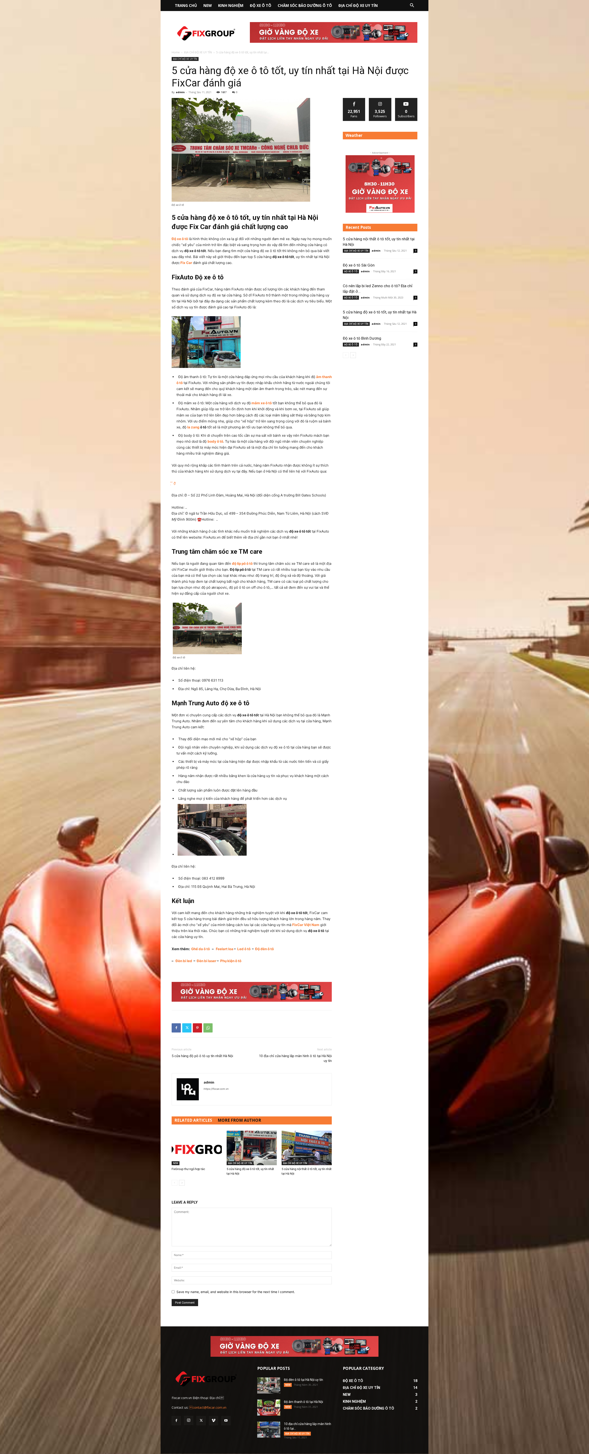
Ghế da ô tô (200, 949)
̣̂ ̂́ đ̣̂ (174, 483)
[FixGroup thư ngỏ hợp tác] (197, 1148)
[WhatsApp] (208, 1027)
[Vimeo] (213, 1420)
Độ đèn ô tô (264, 949)
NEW (207, 5)
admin (180, 92)
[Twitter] (186, 1027)
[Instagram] (188, 1420)
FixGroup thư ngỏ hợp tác (188, 1169)
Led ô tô (244, 949)
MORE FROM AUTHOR (239, 1120)
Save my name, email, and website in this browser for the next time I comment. (235, 1292)
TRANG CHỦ (186, 5)
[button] (411, 6)
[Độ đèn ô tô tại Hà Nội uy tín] (268, 1385)
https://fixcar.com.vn (216, 1088)
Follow (380, 99)
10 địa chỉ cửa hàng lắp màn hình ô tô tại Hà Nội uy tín (295, 1058)
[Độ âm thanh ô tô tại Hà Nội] (268, 1408)
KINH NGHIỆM (230, 5)
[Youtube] (226, 1420)
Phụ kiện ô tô (230, 961)
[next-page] (182, 1183)
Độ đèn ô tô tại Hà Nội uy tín (303, 1380)
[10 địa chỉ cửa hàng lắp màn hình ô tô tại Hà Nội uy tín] (268, 1430)
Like (354, 99)
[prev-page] (174, 1183)
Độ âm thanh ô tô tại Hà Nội (303, 1402)
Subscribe (406, 99)
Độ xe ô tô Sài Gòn (359, 265)
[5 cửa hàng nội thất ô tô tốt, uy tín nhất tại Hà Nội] (307, 1148)
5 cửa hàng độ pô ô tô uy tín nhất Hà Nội (202, 1056)
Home (176, 52)
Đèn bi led (184, 961)
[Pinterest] (197, 1027)
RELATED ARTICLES (193, 1120)
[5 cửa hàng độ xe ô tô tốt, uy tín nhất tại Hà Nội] (252, 1148)
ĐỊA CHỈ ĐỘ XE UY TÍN (358, 5)
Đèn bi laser (206, 961)
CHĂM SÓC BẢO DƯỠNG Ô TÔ (305, 5)
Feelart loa (224, 949)
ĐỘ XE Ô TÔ (260, 5)
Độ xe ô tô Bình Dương (362, 338)
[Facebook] (176, 1027)
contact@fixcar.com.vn (207, 1407)
